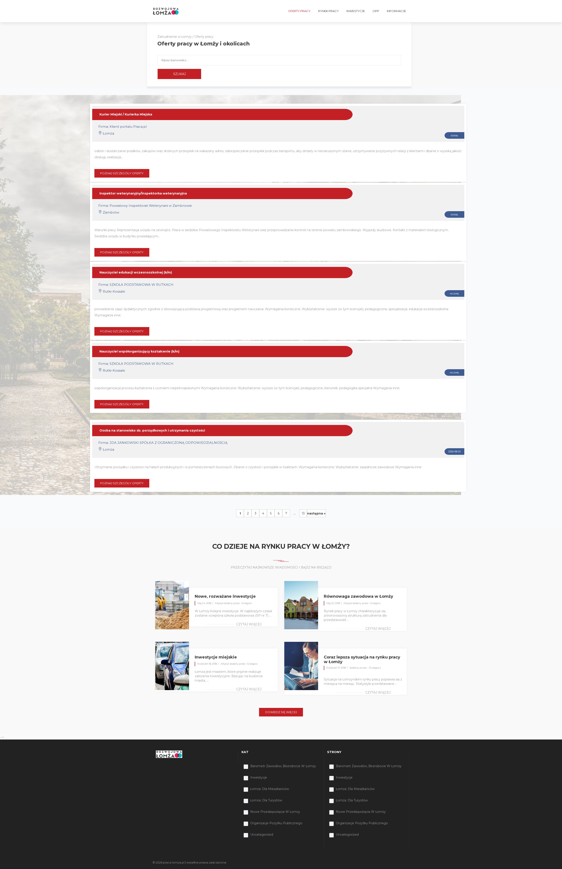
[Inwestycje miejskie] (172, 665)
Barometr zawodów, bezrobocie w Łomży (283, 766)
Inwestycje (258, 777)
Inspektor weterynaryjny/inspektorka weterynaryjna (143, 193)
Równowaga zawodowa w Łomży (358, 596)
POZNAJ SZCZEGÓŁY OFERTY (122, 173)
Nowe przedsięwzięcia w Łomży (275, 812)
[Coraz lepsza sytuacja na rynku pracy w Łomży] (301, 665)
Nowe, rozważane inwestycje (225, 596)
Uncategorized (261, 835)
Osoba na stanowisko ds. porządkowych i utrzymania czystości (152, 430)
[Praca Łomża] (166, 11)
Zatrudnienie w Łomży (174, 37)
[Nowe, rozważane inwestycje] (172, 605)
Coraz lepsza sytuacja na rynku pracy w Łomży (362, 659)
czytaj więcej (248, 624)
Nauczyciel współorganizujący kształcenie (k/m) (139, 351)
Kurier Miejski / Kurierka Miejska (125, 114)
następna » (316, 513)
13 (303, 513)
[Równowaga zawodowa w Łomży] (301, 605)
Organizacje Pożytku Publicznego (276, 823)
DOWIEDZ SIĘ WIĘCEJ (281, 712)
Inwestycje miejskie (216, 657)
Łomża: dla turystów (266, 800)
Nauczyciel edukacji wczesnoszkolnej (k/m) (135, 272)
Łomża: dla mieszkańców (269, 789)
